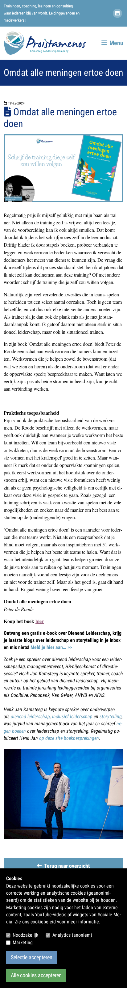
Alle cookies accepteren (36, 975)
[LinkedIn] (118, 13)
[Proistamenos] (45, 43)
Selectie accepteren (31, 957)
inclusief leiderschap (72, 716)
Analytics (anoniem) (72, 935)
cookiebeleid (43, 922)
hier (39, 621)
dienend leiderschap (30, 716)
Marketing (23, 942)
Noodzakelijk (25, 935)
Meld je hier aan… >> (51, 647)
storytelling (111, 716)
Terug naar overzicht (67, 866)
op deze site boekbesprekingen (69, 738)
